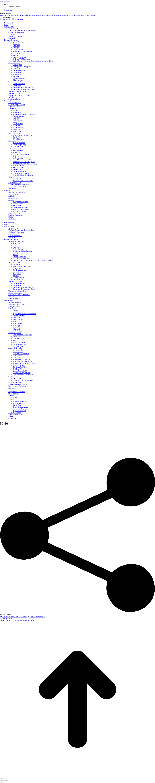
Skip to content (5, 1)
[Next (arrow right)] (3, 782)
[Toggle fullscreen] (5, 780)
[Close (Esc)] (1, 780)
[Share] (3, 780)
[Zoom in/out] (7, 780)
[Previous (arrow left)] (1, 782)
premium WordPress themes (25, 620)
